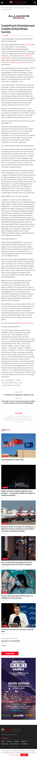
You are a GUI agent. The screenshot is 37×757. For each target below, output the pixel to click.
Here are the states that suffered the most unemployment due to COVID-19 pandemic (16, 563)
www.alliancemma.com (26, 323)
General (5, 456)
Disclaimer (16, 741)
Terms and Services (14, 744)
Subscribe (10, 653)
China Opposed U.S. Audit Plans (12, 460)
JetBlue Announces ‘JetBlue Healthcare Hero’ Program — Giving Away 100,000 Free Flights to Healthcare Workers (18, 493)
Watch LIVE (23, 741)
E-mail (3, 645)
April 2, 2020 (5, 533)
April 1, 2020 (5, 600)
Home (2, 7)
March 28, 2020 (5, 634)
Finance (5, 626)
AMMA (18, 380)
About (2, 741)
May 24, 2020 (5, 462)
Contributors (25, 744)
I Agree (24, 755)
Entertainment (8, 7)
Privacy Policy (4, 744)
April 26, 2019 (14, 35)
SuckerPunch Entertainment (9, 382)
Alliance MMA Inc (10, 380)
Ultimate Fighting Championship (16, 62)
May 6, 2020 (4, 497)
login (6, 638)
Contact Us (9, 741)
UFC (20, 382)
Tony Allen (5, 35)
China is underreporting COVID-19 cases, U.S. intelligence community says (17, 597)
